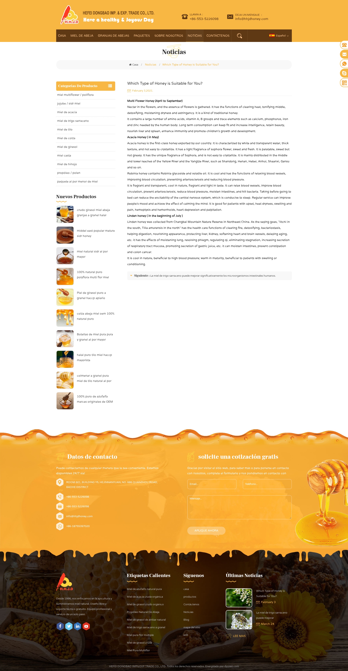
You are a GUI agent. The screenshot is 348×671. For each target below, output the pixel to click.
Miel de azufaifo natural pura (144, 589)
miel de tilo (64, 129)
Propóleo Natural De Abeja (143, 612)
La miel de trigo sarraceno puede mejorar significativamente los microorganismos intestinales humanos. (213, 275)
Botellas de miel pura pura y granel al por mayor (95, 337)
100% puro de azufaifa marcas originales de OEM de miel (95, 399)
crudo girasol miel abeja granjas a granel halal (93, 212)
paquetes (142, 36)
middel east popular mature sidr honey (96, 233)
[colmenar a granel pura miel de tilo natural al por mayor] (65, 379)
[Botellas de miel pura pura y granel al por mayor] (65, 338)
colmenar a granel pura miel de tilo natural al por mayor (94, 379)
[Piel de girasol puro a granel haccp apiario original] (65, 297)
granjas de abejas (113, 36)
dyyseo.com (231, 666)
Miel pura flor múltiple (140, 635)
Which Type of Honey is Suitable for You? (270, 593)
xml (185, 635)
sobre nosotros (168, 36)
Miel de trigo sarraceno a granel (146, 627)
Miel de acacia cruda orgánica (145, 596)
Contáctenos (217, 36)
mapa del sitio (191, 627)
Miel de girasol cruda (139, 642)
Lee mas (239, 636)
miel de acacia (67, 112)
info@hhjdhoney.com (251, 19)
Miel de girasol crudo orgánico (145, 604)
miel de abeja (81, 36)
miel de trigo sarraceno (73, 121)
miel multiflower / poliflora (75, 95)
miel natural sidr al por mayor (92, 254)
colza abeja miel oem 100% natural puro (95, 316)
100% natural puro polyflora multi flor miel (93, 274)
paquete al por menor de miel (77, 181)
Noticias (195, 36)
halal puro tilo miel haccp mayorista (94, 357)
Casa (62, 36)
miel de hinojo (67, 164)
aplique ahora (206, 530)
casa (186, 589)
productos (189, 596)
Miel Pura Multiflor (138, 650)
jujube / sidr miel (68, 103)
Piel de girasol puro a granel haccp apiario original (91, 296)
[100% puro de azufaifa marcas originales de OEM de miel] (65, 400)
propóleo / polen (68, 173)
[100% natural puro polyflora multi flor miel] (65, 276)
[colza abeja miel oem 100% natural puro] (65, 317)
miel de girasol (67, 147)
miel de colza (66, 138)
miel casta (64, 155)
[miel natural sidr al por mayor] (65, 255)
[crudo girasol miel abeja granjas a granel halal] (65, 214)
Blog (186, 619)
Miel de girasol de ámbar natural (146, 619)
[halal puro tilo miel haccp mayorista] (65, 359)
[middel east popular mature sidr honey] (65, 235)
